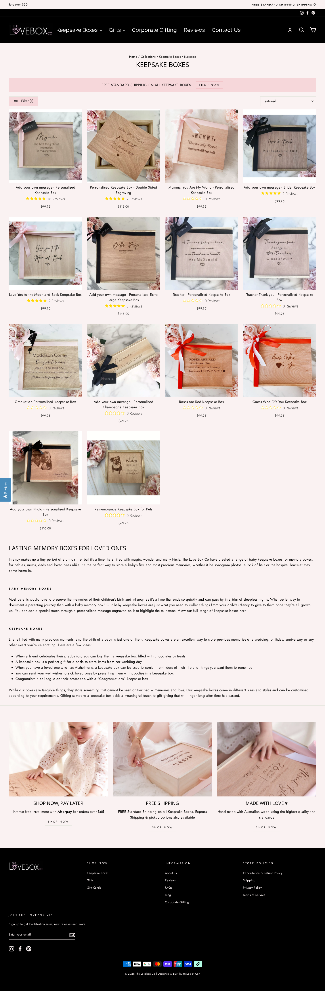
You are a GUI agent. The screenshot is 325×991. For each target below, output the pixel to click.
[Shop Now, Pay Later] (58, 759)
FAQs (168, 887)
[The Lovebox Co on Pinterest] (28, 948)
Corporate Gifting (177, 902)
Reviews (170, 880)
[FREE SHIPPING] (162, 759)
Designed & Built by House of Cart (179, 974)
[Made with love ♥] (266, 759)
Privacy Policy (252, 887)
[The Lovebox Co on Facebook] (20, 948)
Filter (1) (26, 100)
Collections (148, 56)
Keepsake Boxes (170, 56)
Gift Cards (94, 887)
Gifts (90, 880)
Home (133, 56)
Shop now (266, 827)
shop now (58, 822)
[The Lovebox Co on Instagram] (11, 948)
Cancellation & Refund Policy (262, 873)
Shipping (249, 880)
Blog (168, 895)
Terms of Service (254, 895)
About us (171, 873)
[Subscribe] (72, 935)
